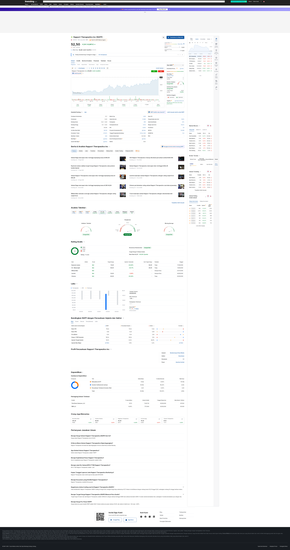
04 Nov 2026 (143, 133)
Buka (108, 342)
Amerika (79, 6)
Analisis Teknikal (78, 208)
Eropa (83, 6)
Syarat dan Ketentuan (262, 546)
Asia (94, 6)
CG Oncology (144, 418)
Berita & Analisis (87, 61)
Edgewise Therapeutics (123, 418)
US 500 (190, 63)
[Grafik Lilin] (72, 68)
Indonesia (42, 6)
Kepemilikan (84, 64)
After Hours (60, 6)
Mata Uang (191, 39)
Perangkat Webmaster (165, 521)
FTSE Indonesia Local (194, 61)
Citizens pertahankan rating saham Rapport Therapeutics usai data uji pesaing (152, 185)
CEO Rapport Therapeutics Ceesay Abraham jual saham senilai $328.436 (151, 157)
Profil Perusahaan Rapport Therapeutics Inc (90, 349)
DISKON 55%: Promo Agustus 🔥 (239, 1)
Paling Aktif (191, 129)
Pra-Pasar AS (54, 6)
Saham (27, 6)
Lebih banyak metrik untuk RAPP (175, 112)
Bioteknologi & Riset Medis (177, 353)
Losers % (205, 129)
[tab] (74, 212)
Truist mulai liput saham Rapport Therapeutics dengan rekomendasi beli (150, 193)
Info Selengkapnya (103, 54)
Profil (78, 64)
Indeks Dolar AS (192, 70)
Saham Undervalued (103, 6)
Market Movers (193, 126)
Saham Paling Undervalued (193, 196)
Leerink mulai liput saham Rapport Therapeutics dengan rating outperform (151, 175)
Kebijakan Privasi (273, 546)
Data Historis (92, 64)
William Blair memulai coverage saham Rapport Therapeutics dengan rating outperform (93, 194)
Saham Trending (194, 171)
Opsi (97, 64)
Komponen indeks (104, 64)
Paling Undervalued (193, 201)
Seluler (161, 515)
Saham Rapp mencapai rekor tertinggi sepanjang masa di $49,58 (90, 157)
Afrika (97, 6)
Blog (161, 512)
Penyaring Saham (89, 4)
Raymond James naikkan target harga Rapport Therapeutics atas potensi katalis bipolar (93, 167)
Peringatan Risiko (284, 546)
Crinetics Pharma (99, 418)
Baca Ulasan (216, 164)
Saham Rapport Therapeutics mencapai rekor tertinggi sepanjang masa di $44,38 (93, 176)
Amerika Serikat (180, 362)
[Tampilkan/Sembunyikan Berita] (107, 68)
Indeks (196, 39)
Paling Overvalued (204, 201)
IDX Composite (192, 56)
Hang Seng (191, 68)
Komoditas (202, 39)
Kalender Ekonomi (80, 4)
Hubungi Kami (182, 518)
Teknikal (103, 61)
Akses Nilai (180, 44)
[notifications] (261, 1)
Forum (109, 61)
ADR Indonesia (73, 6)
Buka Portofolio (164, 518)
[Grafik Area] (75, 68)
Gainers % (198, 129)
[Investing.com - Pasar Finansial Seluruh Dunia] (31, 1)
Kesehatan (181, 356)
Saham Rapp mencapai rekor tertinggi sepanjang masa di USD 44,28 (91, 185)
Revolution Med (75, 418)
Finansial (96, 61)
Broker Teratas (193, 155)
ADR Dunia (66, 6)
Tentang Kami (182, 512)
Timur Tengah (88, 6)
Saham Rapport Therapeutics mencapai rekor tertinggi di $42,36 (148, 166)
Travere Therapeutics (168, 418)
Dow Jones (191, 66)
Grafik (78, 61)
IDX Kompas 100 (193, 58)
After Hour (75, 50)
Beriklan (181, 515)
